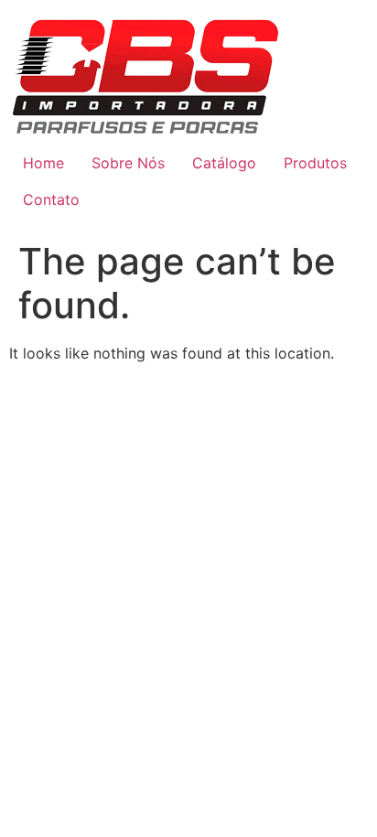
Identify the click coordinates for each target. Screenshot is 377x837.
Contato (51, 199)
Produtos (315, 163)
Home (43, 163)
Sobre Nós (128, 163)
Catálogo (224, 163)
